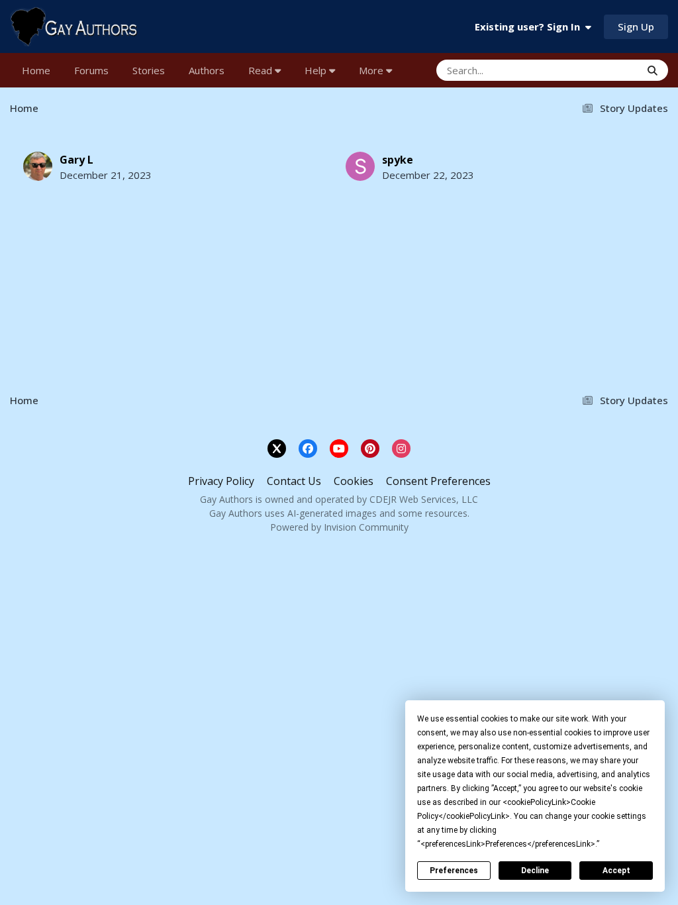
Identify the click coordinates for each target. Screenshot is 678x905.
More (371, 70)
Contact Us (294, 481)
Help (317, 70)
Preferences (454, 870)
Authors (206, 70)
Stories (148, 70)
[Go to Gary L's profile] (37, 166)
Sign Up (636, 26)
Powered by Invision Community (339, 527)
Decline (535, 870)
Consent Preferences (438, 481)
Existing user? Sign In (530, 26)
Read (261, 70)
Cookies (353, 481)
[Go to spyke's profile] (360, 166)
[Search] (652, 70)
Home (36, 70)
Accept (616, 870)
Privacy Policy (221, 481)
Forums (91, 70)
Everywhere (597, 70)
